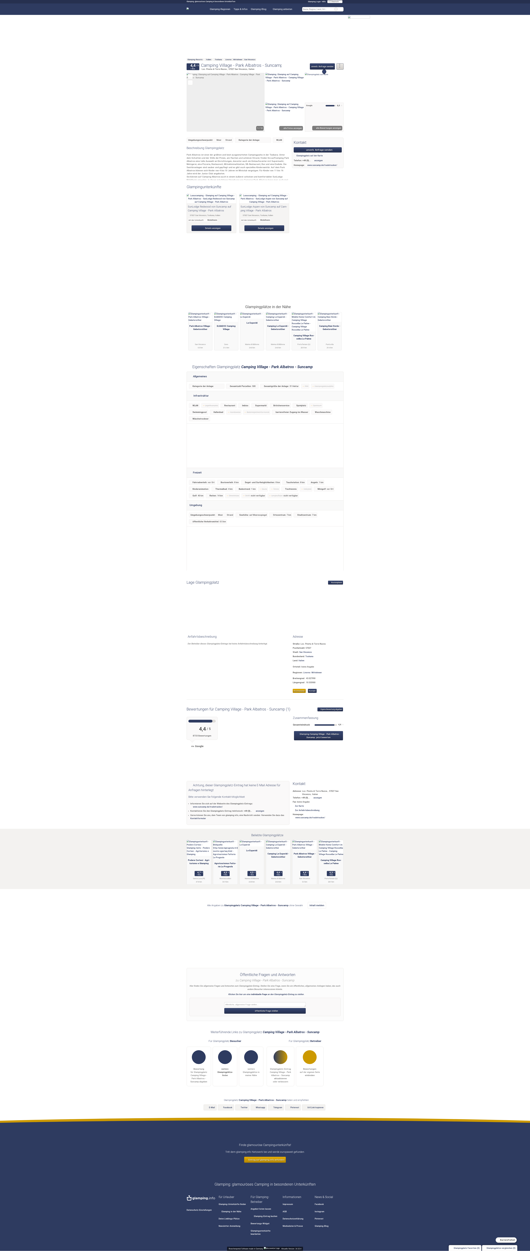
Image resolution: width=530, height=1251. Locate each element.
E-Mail (212, 1107)
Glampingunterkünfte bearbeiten (260, 1232)
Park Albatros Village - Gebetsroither (200, 327)
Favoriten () (467, 1248)
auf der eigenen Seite (310, 1072)
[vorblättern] (258, 102)
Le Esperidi (252, 323)
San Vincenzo (305, 652)
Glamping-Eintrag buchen (265, 1216)
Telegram (277, 1107)
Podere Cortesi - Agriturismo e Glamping (199, 862)
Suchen (341, 9)
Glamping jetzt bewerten (319, 736)
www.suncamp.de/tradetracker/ (322, 165)
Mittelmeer (317, 672)
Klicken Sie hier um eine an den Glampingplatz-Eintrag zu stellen (266, 994)
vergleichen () (501, 1248)
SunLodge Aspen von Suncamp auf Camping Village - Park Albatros (264, 208)
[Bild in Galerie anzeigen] (284, 87)
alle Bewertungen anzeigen (328, 128)
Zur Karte (299, 806)
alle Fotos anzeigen (292, 128)
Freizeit (197, 472)
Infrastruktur (201, 395)
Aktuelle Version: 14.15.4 (291, 1249)
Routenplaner (336, 583)
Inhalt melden (317, 905)
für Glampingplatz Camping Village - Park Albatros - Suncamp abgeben (198, 1075)
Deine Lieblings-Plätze (229, 1219)
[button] (226, 102)
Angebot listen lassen (261, 1209)
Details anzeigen (213, 228)
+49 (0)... (306, 160)
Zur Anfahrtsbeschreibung (307, 810)
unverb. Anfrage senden (322, 66)
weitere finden (224, 1072)
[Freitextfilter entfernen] (336, 9)
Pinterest (294, 1107)
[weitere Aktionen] (340, 66)
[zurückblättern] (193, 102)
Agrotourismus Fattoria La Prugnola (225, 865)
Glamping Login (314, 2)
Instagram (319, 1211)
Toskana (309, 656)
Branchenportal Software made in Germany (245, 1249)
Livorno (306, 672)
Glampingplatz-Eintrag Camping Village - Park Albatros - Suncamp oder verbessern (280, 1075)
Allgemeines (199, 376)
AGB (285, 1211)
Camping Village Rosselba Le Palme (303, 337)
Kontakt (312, 691)
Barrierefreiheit (507, 1240)
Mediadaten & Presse (293, 1226)
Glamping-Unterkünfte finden (232, 1204)
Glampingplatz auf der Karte (309, 156)
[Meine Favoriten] (298, 9)
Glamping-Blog (258, 9)
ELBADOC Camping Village (226, 327)
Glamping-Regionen (220, 9)
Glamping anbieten (282, 9)
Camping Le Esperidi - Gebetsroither (278, 327)
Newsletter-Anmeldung (229, 1226)
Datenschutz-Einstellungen (199, 1210)
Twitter (244, 1107)
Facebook (227, 1107)
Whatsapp (260, 1107)
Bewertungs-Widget (260, 1223)
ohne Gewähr (296, 905)
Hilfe (324, 2)
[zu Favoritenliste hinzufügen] (190, 76)
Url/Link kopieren (315, 1107)
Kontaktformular (198, 818)
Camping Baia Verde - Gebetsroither (329, 327)
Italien (301, 660)
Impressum (288, 1204)
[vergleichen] (190, 82)
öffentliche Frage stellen (266, 1011)
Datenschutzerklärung (293, 1219)
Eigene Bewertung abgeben (331, 709)
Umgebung (196, 505)
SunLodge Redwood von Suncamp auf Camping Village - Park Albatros (209, 208)
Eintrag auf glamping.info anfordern (266, 1160)
